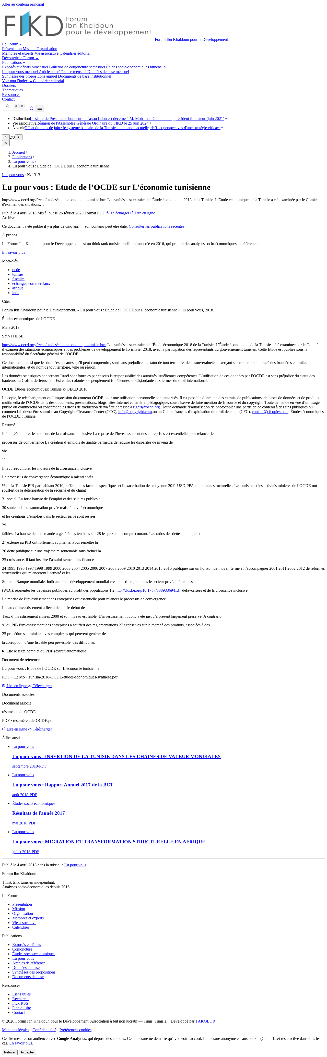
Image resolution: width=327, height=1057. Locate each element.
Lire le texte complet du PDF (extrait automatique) (46, 651)
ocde (16, 270)
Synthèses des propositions (33, 972)
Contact (18, 1012)
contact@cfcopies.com (270, 411)
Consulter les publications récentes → (159, 226)
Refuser (10, 1052)
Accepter (27, 1052)
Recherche (20, 999)
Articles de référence (28, 963)
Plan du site (21, 1008)
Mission (18, 909)
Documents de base (28, 977)
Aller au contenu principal (23, 4)
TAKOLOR (205, 1021)
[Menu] (39, 108)
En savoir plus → (16, 252)
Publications (22, 157)
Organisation (22, 913)
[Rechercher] (32, 109)
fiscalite (18, 279)
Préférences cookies (75, 1030)
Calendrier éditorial (48, 81)
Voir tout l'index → (17, 81)
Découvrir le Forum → (20, 58)
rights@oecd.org (146, 407)
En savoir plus (20, 1043)
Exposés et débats (26, 944)
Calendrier (20, 927)
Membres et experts (28, 918)
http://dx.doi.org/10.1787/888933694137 (148, 590)
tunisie (17, 274)
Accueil (18, 152)
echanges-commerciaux (31, 283)
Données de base (26, 967)
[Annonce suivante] (18, 137)
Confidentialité (44, 1030)
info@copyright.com (135, 411)
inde (15, 292)
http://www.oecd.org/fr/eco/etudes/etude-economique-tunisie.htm (54, 345)
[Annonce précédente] (6, 137)
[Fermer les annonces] (6, 143)
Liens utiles (21, 994)
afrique (18, 288)
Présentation (22, 904)
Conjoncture (22, 949)
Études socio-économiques (33, 954)
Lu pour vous (23, 161)
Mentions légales (15, 1030)
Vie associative (24, 922)
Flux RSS (20, 1003)
